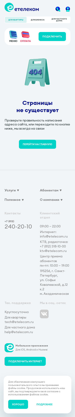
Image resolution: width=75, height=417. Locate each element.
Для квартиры (15, 20)
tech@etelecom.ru (19, 322)
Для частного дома (59, 20)
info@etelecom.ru (54, 236)
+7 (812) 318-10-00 (53, 246)
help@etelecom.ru (19, 332)
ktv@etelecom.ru (53, 251)
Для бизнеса (37, 20)
